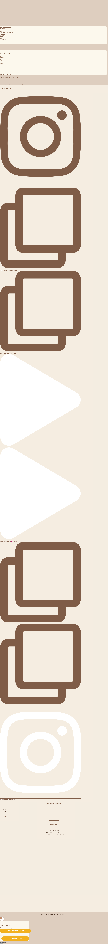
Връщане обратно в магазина (15, 930)
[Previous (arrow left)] (0, 943)
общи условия (54, 830)
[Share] (2, 942)
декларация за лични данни (54, 832)
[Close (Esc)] (0, 942)
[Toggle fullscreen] (3, 942)
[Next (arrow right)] (2, 943)
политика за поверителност (54, 834)
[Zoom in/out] (5, 942)
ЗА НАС (5, 810)
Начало (2, 77)
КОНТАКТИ (6, 812)
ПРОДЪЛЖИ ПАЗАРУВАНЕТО (15, 938)
